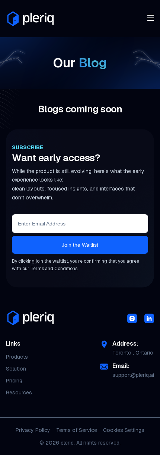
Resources (19, 392)
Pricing (14, 380)
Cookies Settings (123, 430)
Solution (16, 368)
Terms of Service (76, 430)
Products (17, 356)
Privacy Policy (33, 430)
